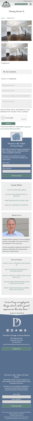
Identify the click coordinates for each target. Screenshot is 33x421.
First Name (5, 163)
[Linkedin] (12, 330)
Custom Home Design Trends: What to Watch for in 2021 (16, 282)
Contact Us (16, 349)
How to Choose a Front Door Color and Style (16, 276)
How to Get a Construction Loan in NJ (16, 264)
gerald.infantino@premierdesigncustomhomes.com (16, 344)
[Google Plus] (25, 330)
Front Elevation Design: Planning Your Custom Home (16, 288)
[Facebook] (8, 330)
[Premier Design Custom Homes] (6, 4)
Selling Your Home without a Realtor (16, 195)
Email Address (7, 168)
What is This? (20, 1)
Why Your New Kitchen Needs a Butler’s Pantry (16, 270)
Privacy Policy (19, 415)
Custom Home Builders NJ (16, 190)
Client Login (27, 1)
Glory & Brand (25, 417)
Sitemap (12, 415)
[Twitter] (16, 330)
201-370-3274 (16, 342)
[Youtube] (20, 330)
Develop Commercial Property (16, 205)
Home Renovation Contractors (16, 200)
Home (2, 18)
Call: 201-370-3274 (21, 4)
